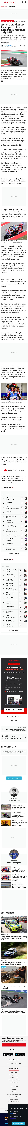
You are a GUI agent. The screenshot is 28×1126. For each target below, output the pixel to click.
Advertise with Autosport (14, 1096)
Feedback (14, 1089)
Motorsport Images (17, 242)
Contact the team (14, 1099)
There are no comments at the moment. (14, 751)
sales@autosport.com (14, 1101)
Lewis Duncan (8, 45)
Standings (12, 6)
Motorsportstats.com (14, 1079)
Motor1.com (14, 1072)
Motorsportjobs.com (14, 1074)
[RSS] (20, 1063)
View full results (14, 553)
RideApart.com (14, 1082)
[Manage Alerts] (16, 720)
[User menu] (25, 2)
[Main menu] (1, 2)
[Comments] (24, 46)
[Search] (22, 2)
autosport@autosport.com (14, 1094)
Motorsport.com (14, 1077)
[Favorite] (20, 46)
